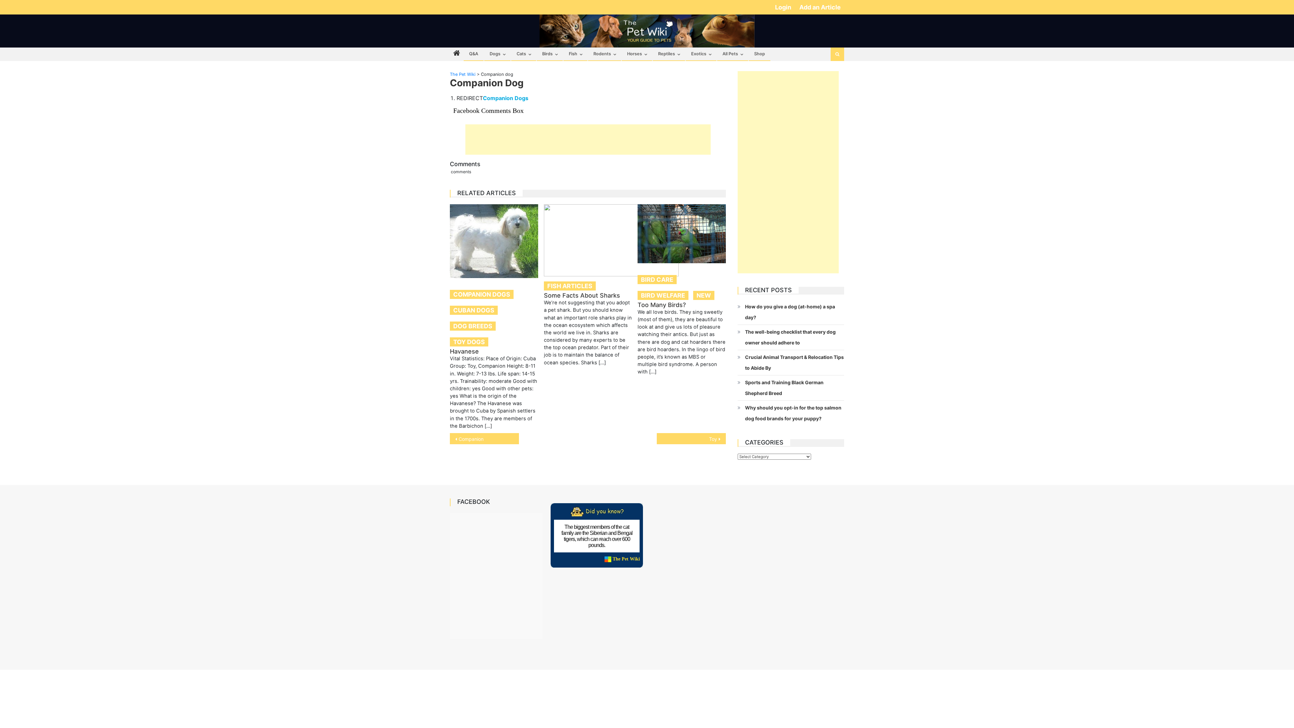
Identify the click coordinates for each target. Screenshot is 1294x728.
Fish (573, 53)
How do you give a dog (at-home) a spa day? (790, 312)
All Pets (730, 53)
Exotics (698, 53)
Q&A (473, 53)
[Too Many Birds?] (682, 233)
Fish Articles (569, 286)
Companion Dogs (505, 98)
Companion (471, 439)
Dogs (495, 53)
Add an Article (820, 7)
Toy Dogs (469, 341)
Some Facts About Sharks (582, 295)
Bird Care (657, 279)
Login (784, 7)
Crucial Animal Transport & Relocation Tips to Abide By (794, 362)
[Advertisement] (588, 139)
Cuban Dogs (473, 310)
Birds (547, 53)
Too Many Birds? (662, 304)
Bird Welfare (663, 295)
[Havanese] (494, 241)
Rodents (602, 53)
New (704, 295)
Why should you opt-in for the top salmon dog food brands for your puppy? (793, 413)
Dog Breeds (472, 326)
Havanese (464, 351)
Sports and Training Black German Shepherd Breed (784, 388)
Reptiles (666, 53)
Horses (634, 53)
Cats (521, 53)
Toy (713, 439)
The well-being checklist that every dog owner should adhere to (790, 337)
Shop (759, 53)
